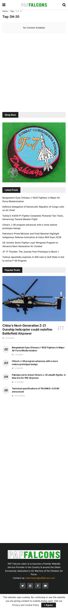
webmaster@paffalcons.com (40, 578)
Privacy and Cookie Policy (25, 605)
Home (5, 11)
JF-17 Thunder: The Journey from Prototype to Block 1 (30, 251)
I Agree (48, 605)
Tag (12, 11)
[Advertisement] (34, 73)
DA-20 (19, 11)
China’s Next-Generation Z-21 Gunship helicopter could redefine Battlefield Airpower (27, 329)
